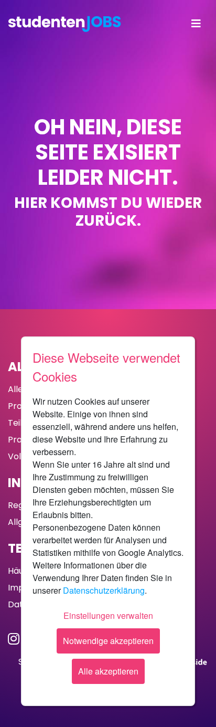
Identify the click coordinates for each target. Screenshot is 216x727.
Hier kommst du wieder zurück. (108, 212)
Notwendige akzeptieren (108, 641)
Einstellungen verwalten (108, 615)
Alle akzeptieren (108, 671)
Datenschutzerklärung (104, 590)
